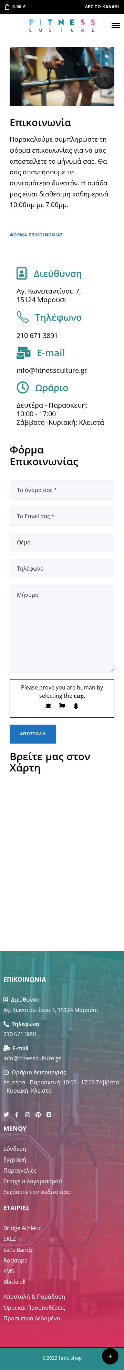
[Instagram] (27, 1114)
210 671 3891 (37, 335)
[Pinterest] (38, 1114)
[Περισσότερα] (110, 1356)
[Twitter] (6, 1114)
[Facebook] (17, 1114)
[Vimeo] (49, 1114)
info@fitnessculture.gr (52, 370)
